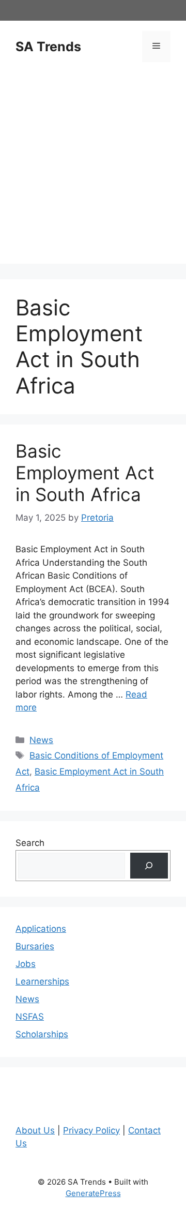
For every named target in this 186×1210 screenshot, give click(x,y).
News (41, 740)
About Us (35, 1130)
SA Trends (48, 46)
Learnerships (42, 981)
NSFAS (30, 1016)
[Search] (149, 866)
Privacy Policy (91, 1130)
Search (30, 843)
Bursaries (35, 946)
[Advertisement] (93, 171)
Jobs (26, 964)
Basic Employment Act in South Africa (85, 472)
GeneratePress (93, 1193)
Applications (41, 929)
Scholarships (42, 1034)
